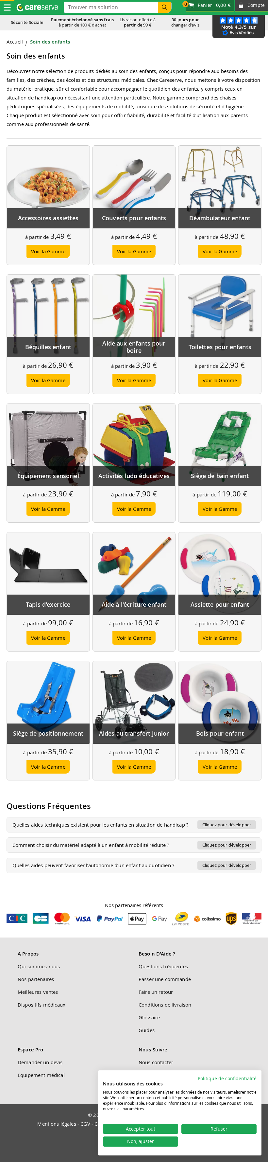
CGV (85, 1123)
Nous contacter (156, 1062)
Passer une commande (165, 979)
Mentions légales (56, 1123)
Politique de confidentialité (227, 1079)
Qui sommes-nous (39, 966)
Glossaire (149, 1017)
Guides (147, 1030)
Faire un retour (156, 992)
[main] (134, 459)
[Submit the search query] (164, 7)
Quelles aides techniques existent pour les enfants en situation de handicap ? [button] (131, 824)
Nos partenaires (36, 979)
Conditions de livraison (165, 1004)
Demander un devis (40, 1062)
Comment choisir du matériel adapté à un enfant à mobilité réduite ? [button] (131, 845)
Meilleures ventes (38, 992)
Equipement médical (41, 1075)
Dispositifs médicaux (41, 1004)
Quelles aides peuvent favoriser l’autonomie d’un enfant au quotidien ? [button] (131, 865)
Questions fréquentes (163, 966)
